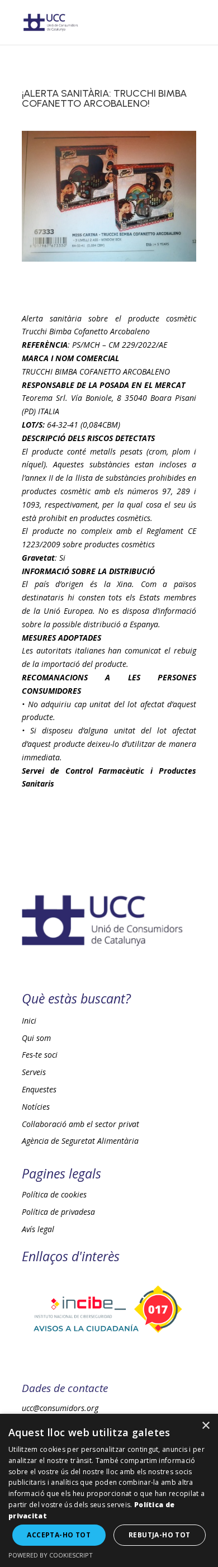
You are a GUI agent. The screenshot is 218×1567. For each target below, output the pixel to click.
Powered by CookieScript (50, 1555)
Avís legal (38, 1229)
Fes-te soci (40, 1054)
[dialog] (109, 1490)
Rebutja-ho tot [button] (160, 1535)
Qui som (36, 1038)
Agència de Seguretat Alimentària (80, 1140)
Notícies (36, 1106)
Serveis (34, 1072)
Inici (29, 1020)
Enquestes (39, 1089)
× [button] (205, 1426)
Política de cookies (54, 1194)
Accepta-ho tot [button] (59, 1535)
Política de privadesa (58, 1211)
